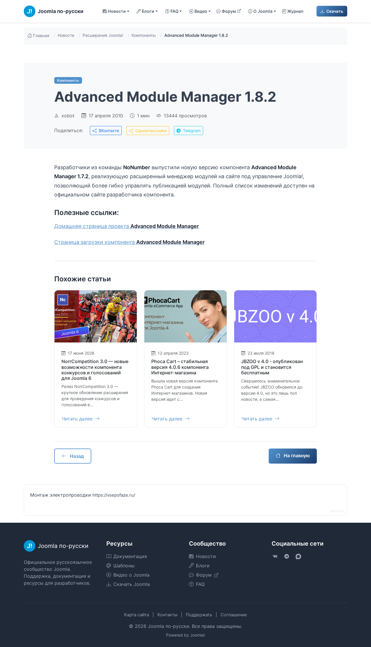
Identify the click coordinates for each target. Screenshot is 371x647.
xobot (67, 116)
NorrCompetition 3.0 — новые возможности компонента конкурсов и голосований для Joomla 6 (94, 369)
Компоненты (144, 35)
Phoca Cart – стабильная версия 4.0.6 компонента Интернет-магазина (180, 366)
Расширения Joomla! (103, 35)
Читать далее (78, 419)
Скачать (334, 11)
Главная (41, 35)
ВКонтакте (108, 130)
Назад (76, 456)
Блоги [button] (148, 11)
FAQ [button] (174, 11)
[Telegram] (286, 556)
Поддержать (199, 614)
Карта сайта (136, 614)
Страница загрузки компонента (129, 242)
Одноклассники (150, 130)
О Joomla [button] (262, 11)
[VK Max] (298, 556)
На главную (296, 455)
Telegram (191, 130)
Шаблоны (123, 565)
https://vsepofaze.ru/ (113, 495)
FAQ (200, 584)
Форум (229, 11)
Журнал (295, 11)
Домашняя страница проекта (126, 226)
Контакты (167, 614)
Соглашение (234, 614)
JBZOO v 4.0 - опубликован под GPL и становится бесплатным (272, 366)
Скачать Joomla (131, 584)
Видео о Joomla (131, 575)
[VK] (275, 556)
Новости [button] (117, 11)
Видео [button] (200, 11)
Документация (130, 556)
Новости (66, 35)
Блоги (203, 565)
